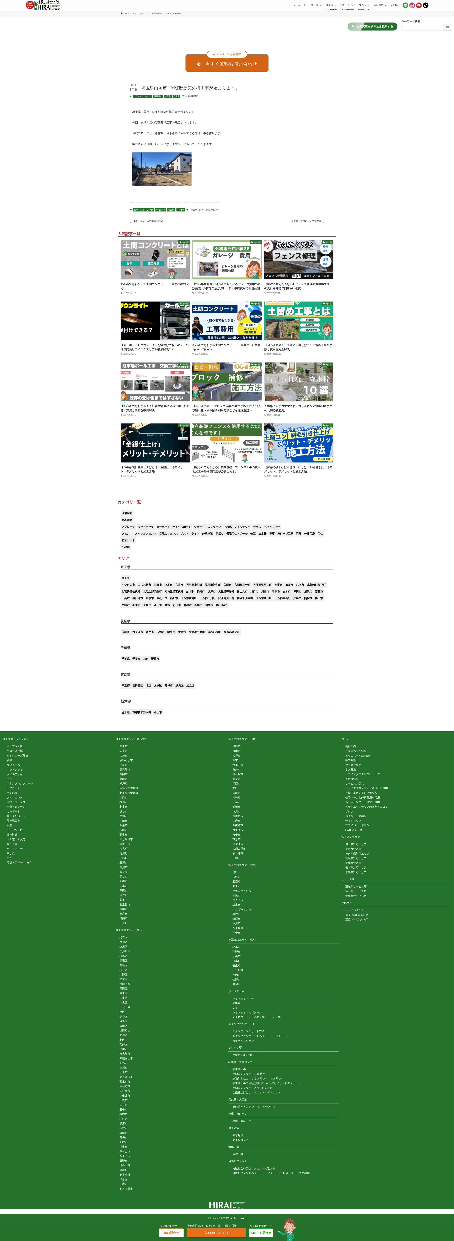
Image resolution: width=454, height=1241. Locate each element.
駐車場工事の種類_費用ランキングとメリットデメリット (266, 1083)
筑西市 (236, 918)
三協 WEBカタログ (356, 919)
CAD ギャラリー (355, 830)
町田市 (124, 1132)
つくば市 (137, 632)
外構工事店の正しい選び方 (361, 792)
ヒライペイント (354, 910)
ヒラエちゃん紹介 (356, 750)
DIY (234, 1007)
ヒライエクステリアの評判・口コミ (366, 806)
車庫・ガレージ (16, 806)
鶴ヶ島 (124, 872)
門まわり (12, 792)
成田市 (236, 792)
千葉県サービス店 (356, 895)
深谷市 (297, 598)
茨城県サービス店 (356, 886)
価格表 (236, 1003)
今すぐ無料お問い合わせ (231, 64)
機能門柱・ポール (237, 533)
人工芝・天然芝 (16, 839)
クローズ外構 (15, 750)
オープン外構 (15, 746)
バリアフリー (272, 526)
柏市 (146, 658)
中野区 (124, 974)
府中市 (124, 1109)
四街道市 (237, 825)
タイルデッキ (242, 526)
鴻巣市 (209, 605)
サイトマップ (353, 820)
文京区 (158, 685)
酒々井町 (237, 853)
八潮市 (279, 584)
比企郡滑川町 (264, 598)
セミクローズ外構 (17, 755)
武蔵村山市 (126, 1058)
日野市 (124, 1160)
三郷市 (158, 584)
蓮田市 (158, 605)
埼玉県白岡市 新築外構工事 (204, 209)
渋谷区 (124, 1016)
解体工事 (237, 1154)
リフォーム (13, 764)
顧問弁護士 (352, 760)
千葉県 (126, 658)
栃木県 (126, 712)
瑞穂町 (124, 1170)
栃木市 (236, 947)
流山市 (236, 750)
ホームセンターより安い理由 (362, 802)
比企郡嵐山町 (226, 598)
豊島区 (124, 965)
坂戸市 (211, 591)
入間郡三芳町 (242, 584)
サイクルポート (182, 526)
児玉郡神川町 (213, 584)
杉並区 (124, 970)
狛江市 (124, 1118)
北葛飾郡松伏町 (131, 591)
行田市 (177, 605)
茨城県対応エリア (356, 858)
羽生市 (136, 605)
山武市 (236, 858)
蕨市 (167, 605)
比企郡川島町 (245, 598)
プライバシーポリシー (358, 825)
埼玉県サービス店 (356, 891)
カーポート (163, 526)
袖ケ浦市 (237, 844)
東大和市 (125, 1053)
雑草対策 (12, 834)
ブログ (349, 811)
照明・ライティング (19, 862)
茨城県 (126, 632)
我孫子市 (237, 764)
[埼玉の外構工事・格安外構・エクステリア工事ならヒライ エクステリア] (43, 5)
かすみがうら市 (241, 890)
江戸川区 (125, 951)
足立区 (190, 685)
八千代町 (237, 928)
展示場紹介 (352, 778)
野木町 (236, 961)
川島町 (124, 858)
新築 (9, 760)
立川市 (124, 1067)
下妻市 (236, 932)
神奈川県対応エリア (357, 853)
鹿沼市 (236, 984)
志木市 (287, 591)
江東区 (124, 997)
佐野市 (236, 979)
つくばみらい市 (241, 909)
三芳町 (124, 923)
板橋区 (124, 956)
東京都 (126, 685)
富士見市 (242, 591)
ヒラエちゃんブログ (142, 96)
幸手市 (276, 591)
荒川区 (124, 942)
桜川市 (236, 923)
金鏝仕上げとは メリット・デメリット (256, 1092)
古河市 (161, 632)
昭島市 (124, 1063)
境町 (235, 872)
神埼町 (236, 797)
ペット (11, 858)
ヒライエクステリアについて (362, 774)
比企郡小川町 (208, 598)
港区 (122, 1011)
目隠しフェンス (168, 533)
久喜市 (179, 584)
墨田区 (124, 988)
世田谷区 (137, 685)
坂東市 (171, 632)
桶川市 (174, 598)
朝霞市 (150, 598)
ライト (195, 533)
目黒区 (124, 1021)
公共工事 (12, 844)
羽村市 (124, 1142)
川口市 (254, 591)
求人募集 (350, 769)
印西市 (236, 783)
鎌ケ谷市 (237, 774)
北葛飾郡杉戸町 (316, 584)
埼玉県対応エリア (356, 844)
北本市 (300, 584)
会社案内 (350, 746)
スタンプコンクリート (20, 783)
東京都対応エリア (356, 848)
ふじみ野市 (144, 584)
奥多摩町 (125, 1174)
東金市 (236, 834)
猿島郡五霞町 (197, 632)
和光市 (201, 591)
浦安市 (236, 778)
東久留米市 (126, 1077)
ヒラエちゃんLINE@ (357, 755)
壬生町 (236, 965)
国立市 (124, 1104)
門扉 (298, 533)
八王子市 (125, 1156)
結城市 (236, 914)
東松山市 (162, 598)
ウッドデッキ (146, 526)
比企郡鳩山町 (283, 598)
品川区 (124, 1035)
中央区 (124, 1002)
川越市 (265, 591)
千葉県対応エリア (356, 862)
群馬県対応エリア (356, 872)
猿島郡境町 (214, 632)
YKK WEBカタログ (356, 914)
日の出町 (125, 1165)
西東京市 (125, 1081)
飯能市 (198, 605)
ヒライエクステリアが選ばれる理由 (366, 788)
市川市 (236, 811)
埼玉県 (168, 96)
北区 (148, 685)
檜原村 (124, 1179)
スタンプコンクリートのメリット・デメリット (260, 1036)
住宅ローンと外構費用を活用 (362, 797)
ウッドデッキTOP (242, 998)
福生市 (124, 1146)
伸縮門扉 (309, 533)
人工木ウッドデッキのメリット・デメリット (259, 1017)
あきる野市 (126, 1188)
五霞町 (236, 881)
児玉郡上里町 (194, 584)
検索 (447, 27)
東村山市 (125, 1151)
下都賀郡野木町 (141, 712)
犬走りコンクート (243, 1140)
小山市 (158, 712)
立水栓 (263, 533)
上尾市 (169, 584)
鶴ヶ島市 (221, 605)
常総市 (182, 632)
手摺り (220, 533)
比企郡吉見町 (189, 598)
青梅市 (124, 1137)
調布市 (124, 1114)
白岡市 (176, 96)
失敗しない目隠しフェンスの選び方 (253, 1168)
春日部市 (137, 598)
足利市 (236, 975)
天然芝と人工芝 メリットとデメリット (255, 1106)
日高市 (126, 598)
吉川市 (190, 591)
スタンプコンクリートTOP (248, 1031)
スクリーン (214, 526)
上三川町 (237, 970)
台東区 (124, 993)
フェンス (127, 533)
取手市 (150, 632)
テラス (257, 526)
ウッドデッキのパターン (247, 1012)
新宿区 (124, 960)
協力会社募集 (353, 764)
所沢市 (308, 591)
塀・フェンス (15, 797)
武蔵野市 (125, 1086)
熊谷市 (308, 598)
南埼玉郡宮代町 (174, 591)
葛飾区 (124, 1044)
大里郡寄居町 (226, 591)
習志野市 (237, 816)
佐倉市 (236, 820)
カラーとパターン (243, 1040)
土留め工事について (244, 1054)
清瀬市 (124, 1049)
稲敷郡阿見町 (232, 632)
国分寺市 (125, 1090)
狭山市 (319, 598)
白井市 (236, 769)
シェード (199, 526)
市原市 (236, 839)
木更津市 (237, 830)
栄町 (235, 788)
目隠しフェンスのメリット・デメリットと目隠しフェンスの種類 (271, 1173)
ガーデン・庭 (15, 830)
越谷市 (188, 605)
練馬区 (180, 685)
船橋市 (236, 806)
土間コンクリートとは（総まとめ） (253, 1087)
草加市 (147, 605)
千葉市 (136, 658)
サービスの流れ (354, 783)
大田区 (124, 1025)
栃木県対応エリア (356, 867)
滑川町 (124, 853)
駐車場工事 (13, 820)
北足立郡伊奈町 (152, 591)
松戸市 (236, 755)
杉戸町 (124, 783)
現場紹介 (158, 96)
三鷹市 (124, 1100)
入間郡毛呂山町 (262, 584)
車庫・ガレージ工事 (281, 533)
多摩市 (124, 1123)
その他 (228, 526)
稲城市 (169, 685)
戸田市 (297, 591)
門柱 (320, 533)
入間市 (228, 584)
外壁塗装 (207, 533)
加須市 (289, 584)
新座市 (319, 591)
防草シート (128, 540)
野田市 (155, 658)
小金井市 (125, 1095)
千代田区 (125, 1007)
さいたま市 (128, 584)
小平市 (124, 1072)
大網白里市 (239, 848)
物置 (253, 533)
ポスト (185, 533)
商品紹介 (127, 519)
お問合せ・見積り (356, 816)
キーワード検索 (411, 21)
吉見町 (124, 848)
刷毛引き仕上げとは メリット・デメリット (258, 1078)
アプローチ (128, 526)
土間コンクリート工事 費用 (248, 1073)
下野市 (236, 951)
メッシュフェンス (145, 533)
